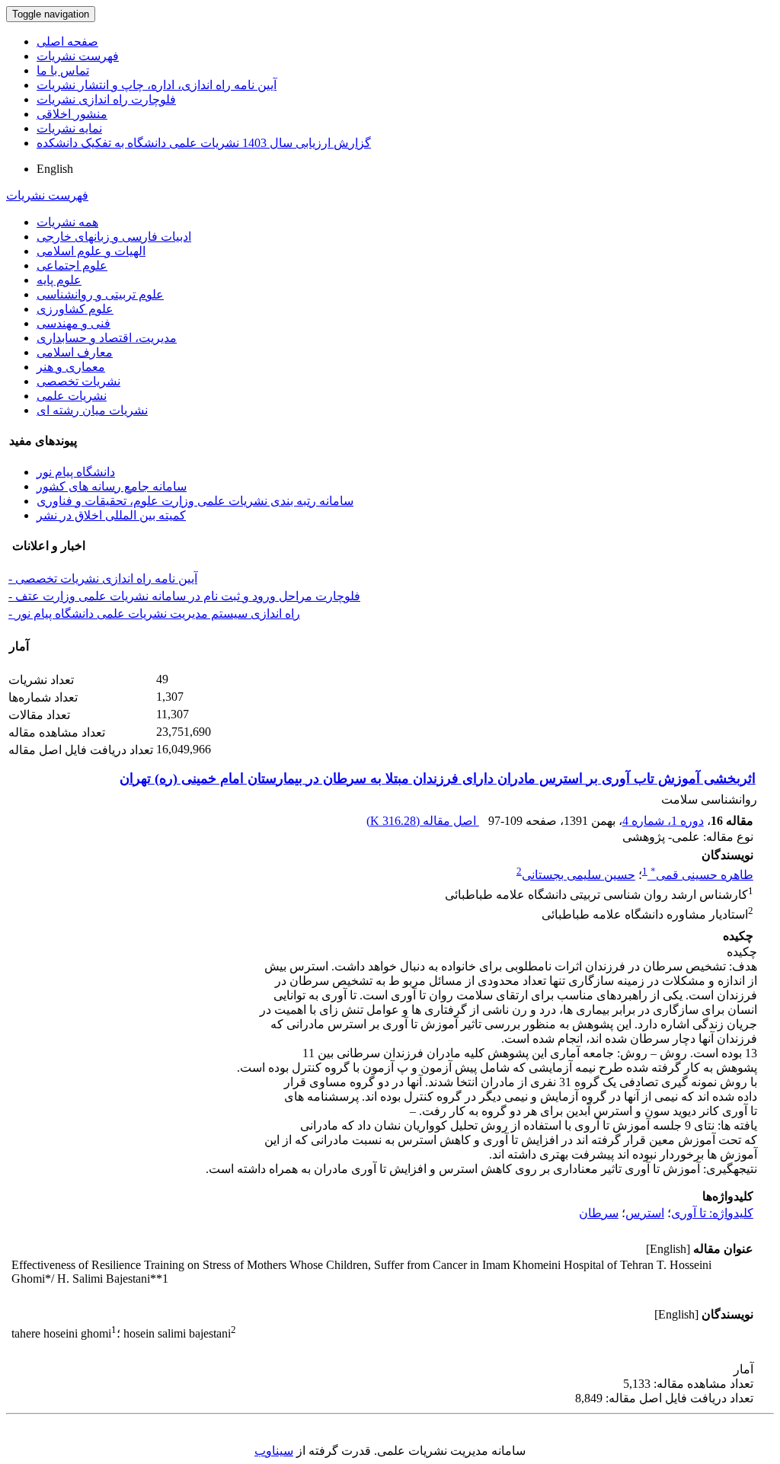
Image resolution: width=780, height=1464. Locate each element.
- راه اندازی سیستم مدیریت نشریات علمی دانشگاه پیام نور (154, 613)
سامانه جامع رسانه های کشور (112, 486)
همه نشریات (67, 222)
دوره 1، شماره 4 (663, 820)
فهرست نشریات (78, 56)
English (55, 168)
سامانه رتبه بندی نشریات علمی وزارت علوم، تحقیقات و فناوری (195, 500)
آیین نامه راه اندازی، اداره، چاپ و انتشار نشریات (157, 84)
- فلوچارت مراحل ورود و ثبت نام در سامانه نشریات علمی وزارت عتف (184, 596)
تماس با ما (63, 70)
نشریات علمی (72, 395)
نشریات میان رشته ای (92, 410)
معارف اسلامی (75, 352)
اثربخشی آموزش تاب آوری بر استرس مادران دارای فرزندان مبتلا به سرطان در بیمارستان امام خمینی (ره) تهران (438, 778)
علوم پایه (59, 279)
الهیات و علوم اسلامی (91, 251)
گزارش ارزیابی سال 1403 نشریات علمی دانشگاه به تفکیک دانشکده (204, 142)
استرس (644, 1213)
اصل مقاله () (422, 820)
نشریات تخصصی (78, 381)
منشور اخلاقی (72, 113)
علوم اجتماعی (72, 265)
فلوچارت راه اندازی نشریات (106, 99)
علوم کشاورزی (75, 308)
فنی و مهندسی (73, 323)
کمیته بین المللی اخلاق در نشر (111, 515)
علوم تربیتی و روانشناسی (100, 294)
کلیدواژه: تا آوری (712, 1213)
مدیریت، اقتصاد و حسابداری (107, 337)
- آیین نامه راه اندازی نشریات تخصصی (102, 578)
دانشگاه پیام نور (76, 471)
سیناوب (273, 1450)
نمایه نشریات (69, 128)
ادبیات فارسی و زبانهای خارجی (114, 236)
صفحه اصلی (67, 41)
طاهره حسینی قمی (702, 874)
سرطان (599, 1213)
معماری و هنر (71, 366)
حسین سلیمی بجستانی (578, 874)
